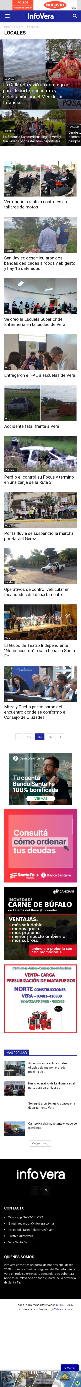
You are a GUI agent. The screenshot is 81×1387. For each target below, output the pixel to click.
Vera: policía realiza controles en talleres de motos (35, 208)
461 (51, 741)
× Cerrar (69, 1368)
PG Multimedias (62, 1313)
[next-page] (60, 740)
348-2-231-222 (33, 1221)
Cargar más (39, 1147)
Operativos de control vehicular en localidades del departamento (37, 596)
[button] (7, 20)
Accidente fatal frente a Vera (31, 430)
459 (29, 741)
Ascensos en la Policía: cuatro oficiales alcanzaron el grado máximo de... (47, 1072)
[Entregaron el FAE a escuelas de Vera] (40, 356)
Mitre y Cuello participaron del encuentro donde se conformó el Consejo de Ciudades (35, 716)
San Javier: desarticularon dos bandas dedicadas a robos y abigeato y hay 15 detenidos (39, 267)
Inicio (7, 31)
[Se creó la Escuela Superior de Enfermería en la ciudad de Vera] (40, 300)
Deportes (10, 135)
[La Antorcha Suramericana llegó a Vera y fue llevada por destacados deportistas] (32, 138)
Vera (7, 198)
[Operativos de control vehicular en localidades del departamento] (40, 570)
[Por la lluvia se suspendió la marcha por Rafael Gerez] (40, 514)
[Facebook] (35, 1194)
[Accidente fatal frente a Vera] (40, 407)
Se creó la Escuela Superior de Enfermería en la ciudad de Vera (34, 326)
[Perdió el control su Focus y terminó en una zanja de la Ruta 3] (40, 458)
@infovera (26, 1240)
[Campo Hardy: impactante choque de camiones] (14, 1133)
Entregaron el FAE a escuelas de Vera (39, 379)
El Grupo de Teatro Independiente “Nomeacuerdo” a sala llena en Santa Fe (39, 655)
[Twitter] (46, 1194)
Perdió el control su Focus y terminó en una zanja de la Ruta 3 (39, 484)
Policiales (10, 474)
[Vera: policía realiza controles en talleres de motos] (40, 183)
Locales (18, 31)
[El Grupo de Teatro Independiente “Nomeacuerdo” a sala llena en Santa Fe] (40, 626)
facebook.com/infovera (38, 1234)
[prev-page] (18, 740)
